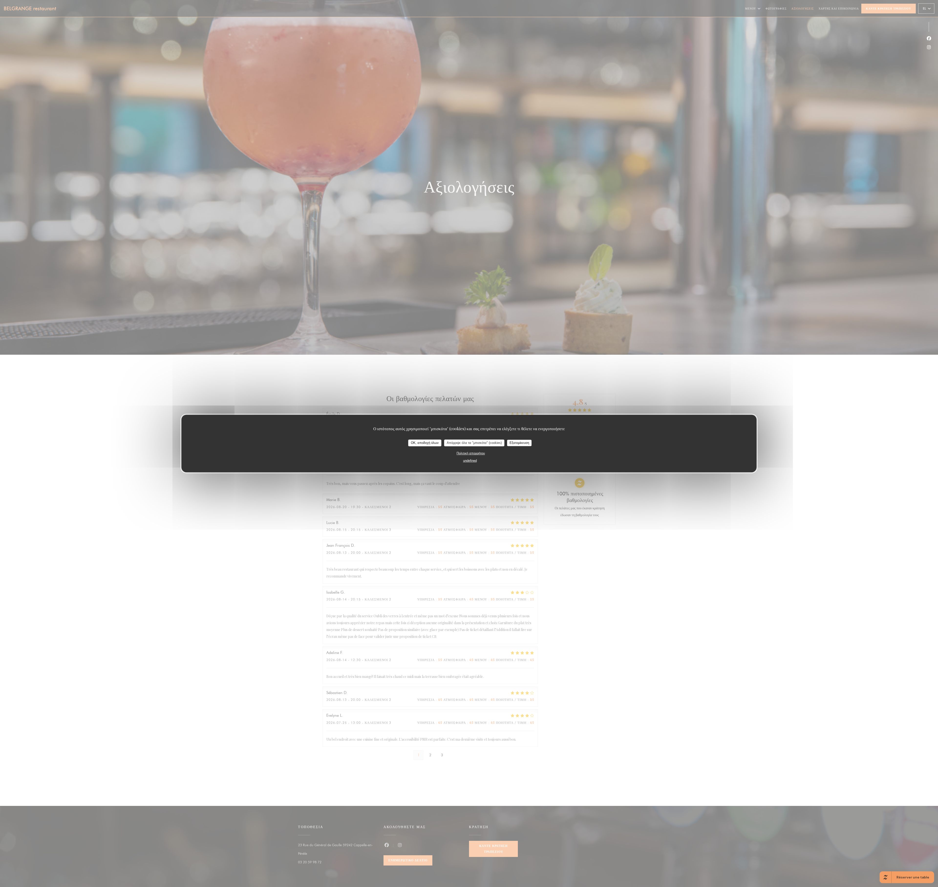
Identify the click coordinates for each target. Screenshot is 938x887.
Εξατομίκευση (519, 443)
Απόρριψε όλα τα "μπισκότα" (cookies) (474, 443)
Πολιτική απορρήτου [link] (471, 453)
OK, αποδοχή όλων (425, 443)
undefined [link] (470, 460)
